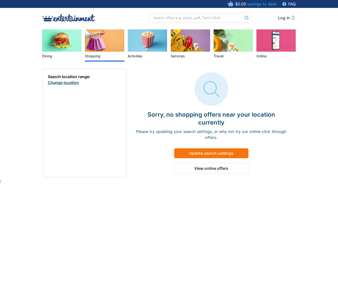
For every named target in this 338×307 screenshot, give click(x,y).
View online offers (211, 168)
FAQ (292, 3)
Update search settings (211, 153)
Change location (63, 82)
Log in (284, 17)
